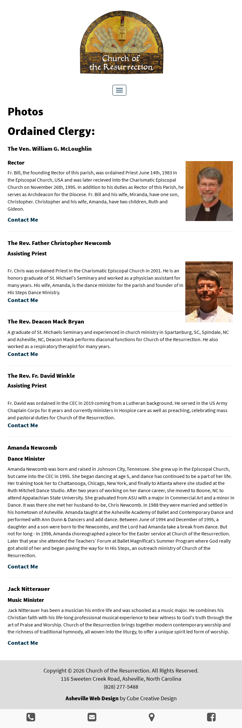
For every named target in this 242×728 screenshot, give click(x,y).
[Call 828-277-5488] (30, 719)
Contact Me (23, 300)
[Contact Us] (92, 719)
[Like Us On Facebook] (211, 719)
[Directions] (151, 719)
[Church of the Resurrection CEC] (121, 43)
